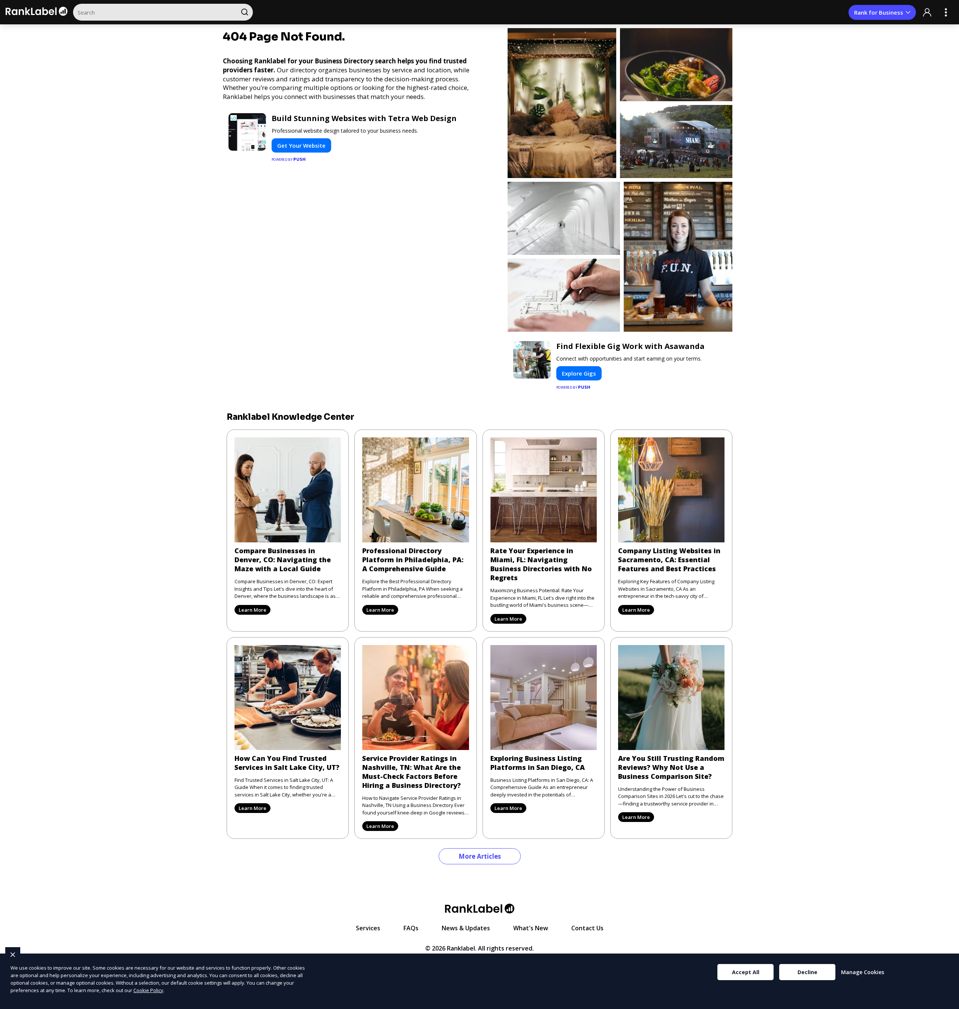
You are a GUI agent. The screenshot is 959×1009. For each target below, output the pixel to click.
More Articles (480, 856)
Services (368, 928)
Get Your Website (301, 145)
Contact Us (587, 928)
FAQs (410, 928)
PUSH (947, 1002)
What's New (530, 928)
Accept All (745, 972)
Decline (807, 972)
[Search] (244, 12)
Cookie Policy (148, 990)
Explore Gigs (579, 373)
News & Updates (466, 928)
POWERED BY (289, 159)
